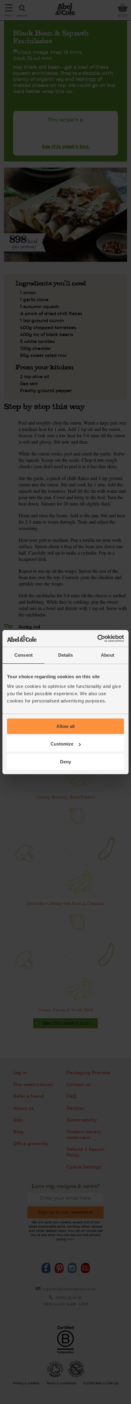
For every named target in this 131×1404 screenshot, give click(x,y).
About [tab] (107, 655)
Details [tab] (65, 655)
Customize (62, 743)
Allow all (65, 726)
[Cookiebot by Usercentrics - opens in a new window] (97, 638)
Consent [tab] (23, 655)
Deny (65, 761)
